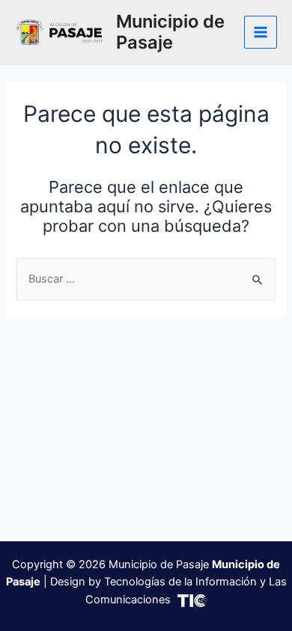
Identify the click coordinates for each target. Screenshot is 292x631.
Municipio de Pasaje (170, 31)
